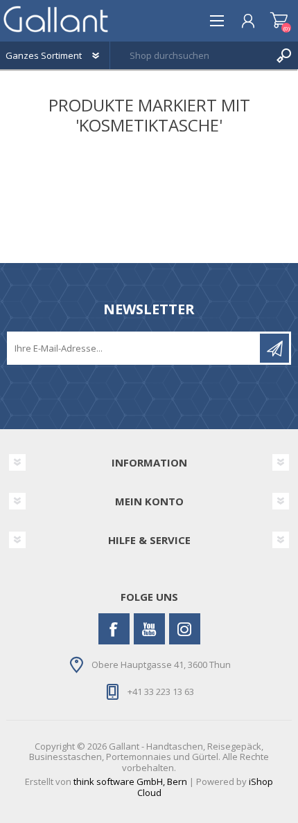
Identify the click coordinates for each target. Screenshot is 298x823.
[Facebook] (114, 628)
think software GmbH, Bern (130, 781)
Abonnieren (274, 348)
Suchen (284, 55)
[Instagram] (184, 628)
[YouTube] (149, 628)
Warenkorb (279, 21)
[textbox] (190, 55)
